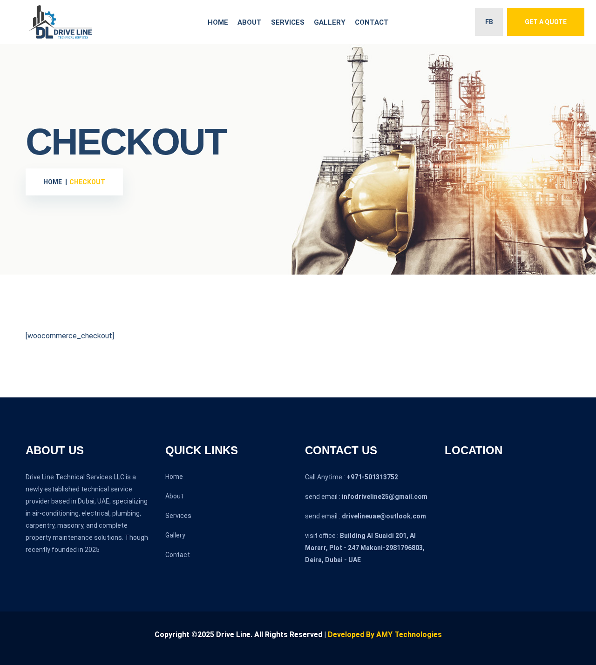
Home (218, 22)
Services (288, 22)
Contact (372, 22)
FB (489, 22)
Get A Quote (546, 22)
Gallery (329, 22)
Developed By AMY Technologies (385, 634)
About (249, 22)
